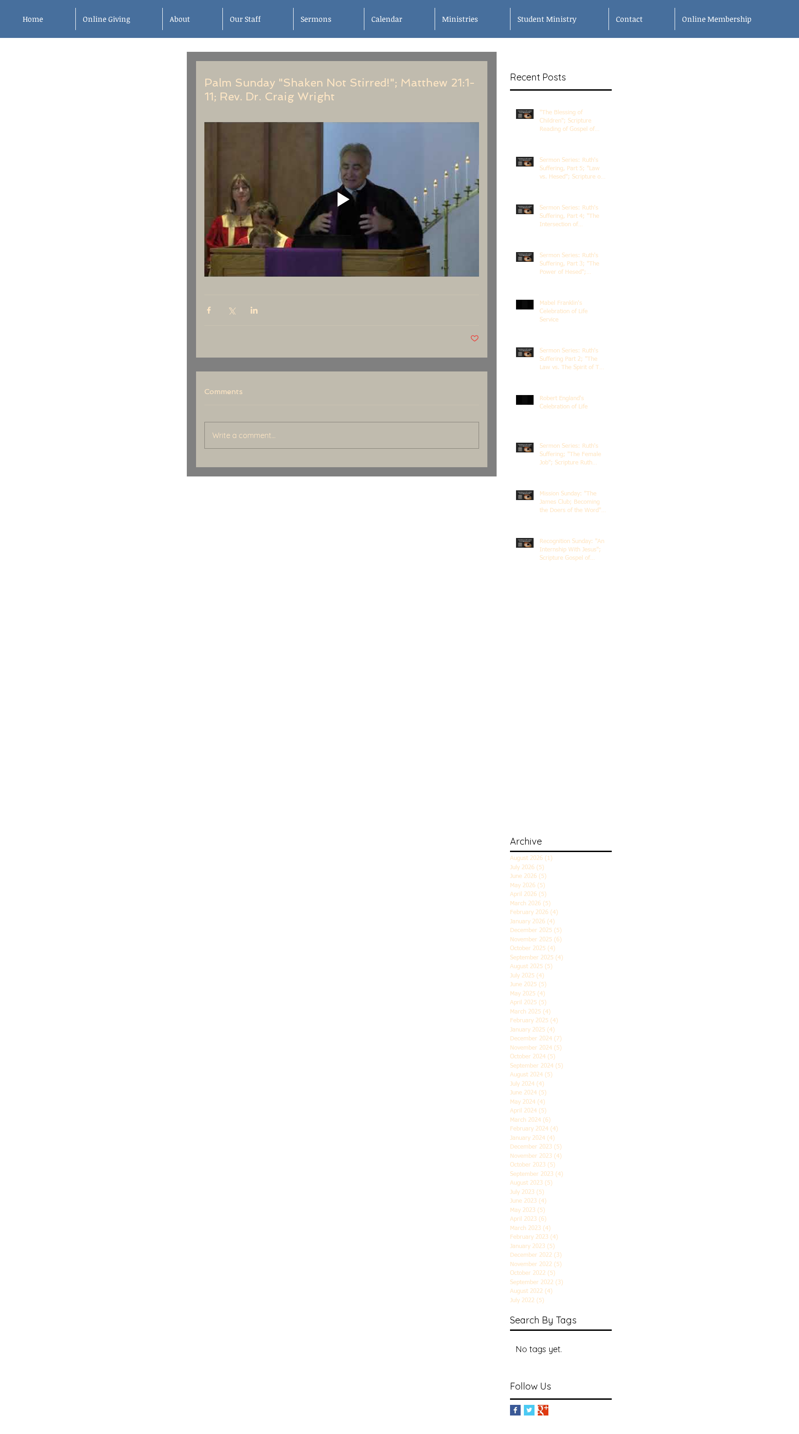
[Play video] (341, 199)
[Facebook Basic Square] (515, 1410)
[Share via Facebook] (208, 310)
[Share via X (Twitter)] (231, 310)
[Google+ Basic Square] (543, 1410)
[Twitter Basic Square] (529, 1410)
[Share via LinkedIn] (254, 310)
